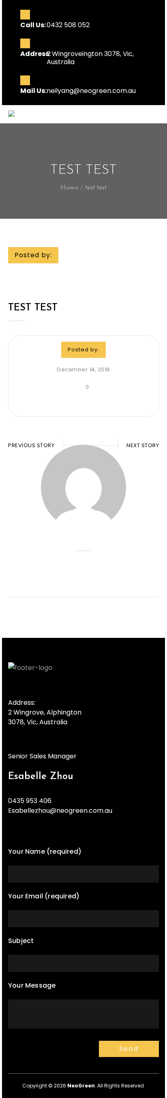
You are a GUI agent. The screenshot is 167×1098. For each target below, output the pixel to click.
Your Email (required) (43, 896)
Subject (21, 940)
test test (33, 308)
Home (69, 188)
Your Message (32, 985)
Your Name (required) (44, 851)
